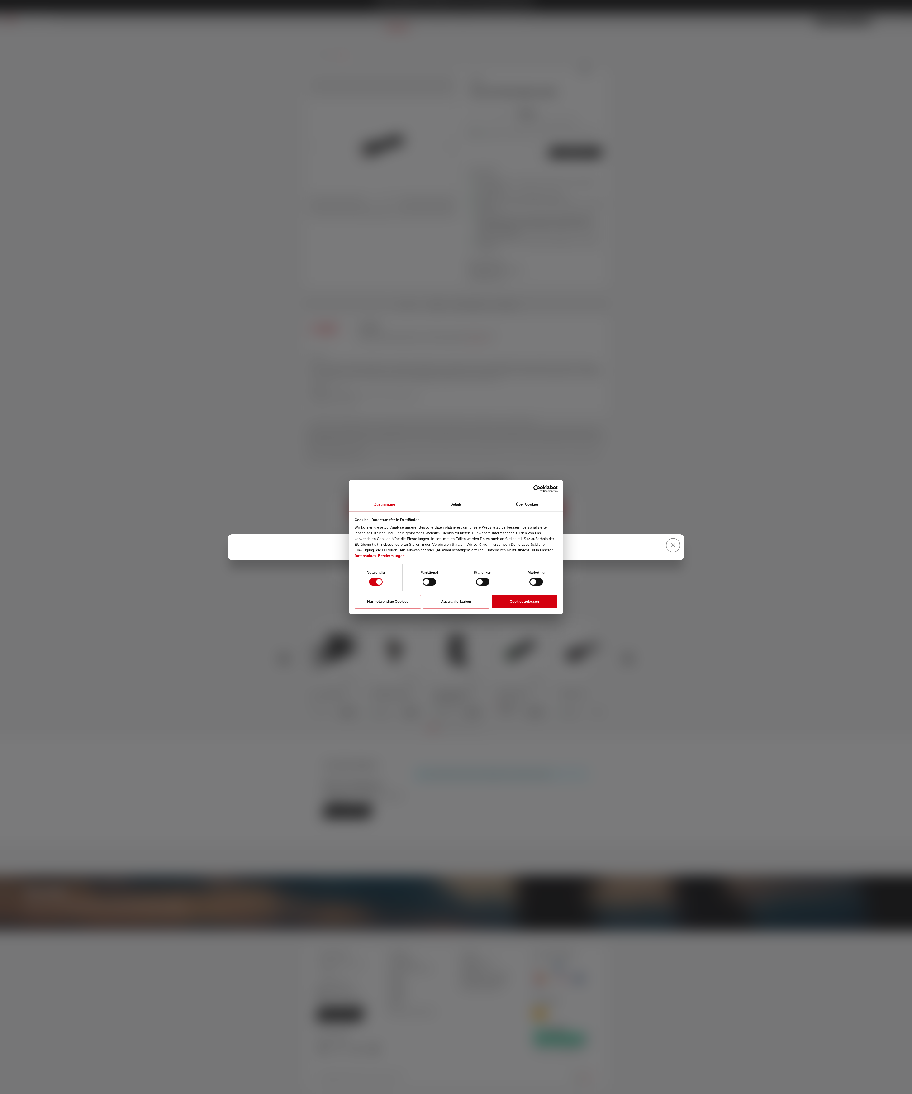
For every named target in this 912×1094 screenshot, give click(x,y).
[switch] (429, 582)
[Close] (673, 545)
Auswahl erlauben (456, 602)
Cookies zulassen (524, 602)
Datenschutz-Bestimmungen (380, 556)
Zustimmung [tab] (384, 504)
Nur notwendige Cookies (387, 602)
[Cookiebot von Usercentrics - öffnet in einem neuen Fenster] (537, 488)
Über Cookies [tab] (527, 504)
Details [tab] (456, 504)
